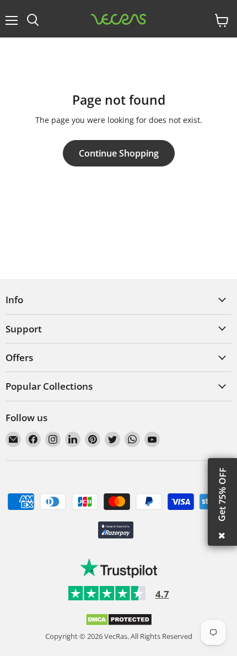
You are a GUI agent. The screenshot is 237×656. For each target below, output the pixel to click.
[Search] (32, 20)
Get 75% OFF (222, 494)
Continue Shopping (119, 153)
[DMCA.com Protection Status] (118, 623)
